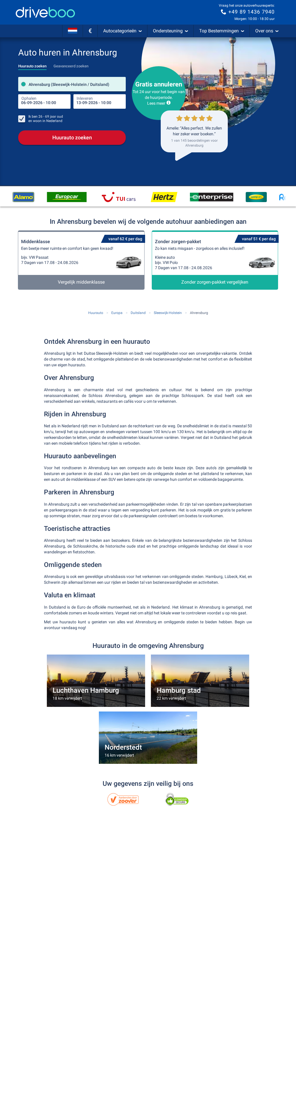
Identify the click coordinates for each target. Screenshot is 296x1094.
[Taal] (72, 31)
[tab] (32, 64)
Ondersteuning (168, 31)
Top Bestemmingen (219, 31)
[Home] (45, 12)
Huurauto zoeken (72, 137)
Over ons (264, 31)
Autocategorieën (119, 31)
